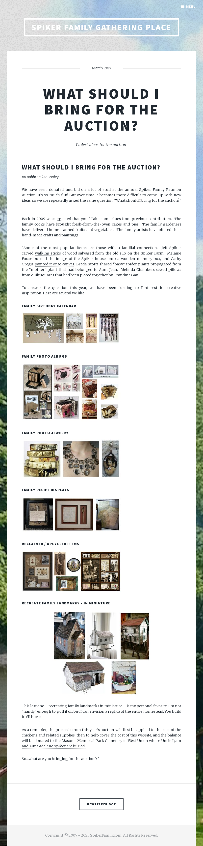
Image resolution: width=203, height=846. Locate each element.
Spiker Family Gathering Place (101, 27)
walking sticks (48, 253)
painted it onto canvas (55, 264)
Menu (191, 6)
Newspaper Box (101, 804)
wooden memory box (140, 258)
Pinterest (150, 287)
